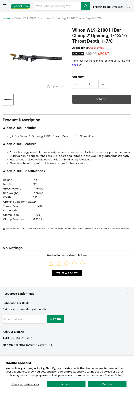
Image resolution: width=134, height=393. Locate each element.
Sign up (55, 319)
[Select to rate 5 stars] (82, 263)
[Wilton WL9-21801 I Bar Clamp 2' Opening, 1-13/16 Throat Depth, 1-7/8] (7, 99)
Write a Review (67, 273)
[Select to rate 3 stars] (66, 263)
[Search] (85, 6)
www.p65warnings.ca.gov (120, 229)
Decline (107, 384)
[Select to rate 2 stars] (58, 263)
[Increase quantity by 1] (103, 84)
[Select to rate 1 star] (51, 263)
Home (6, 18)
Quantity (78, 77)
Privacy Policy (113, 375)
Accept (66, 384)
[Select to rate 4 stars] (74, 263)
